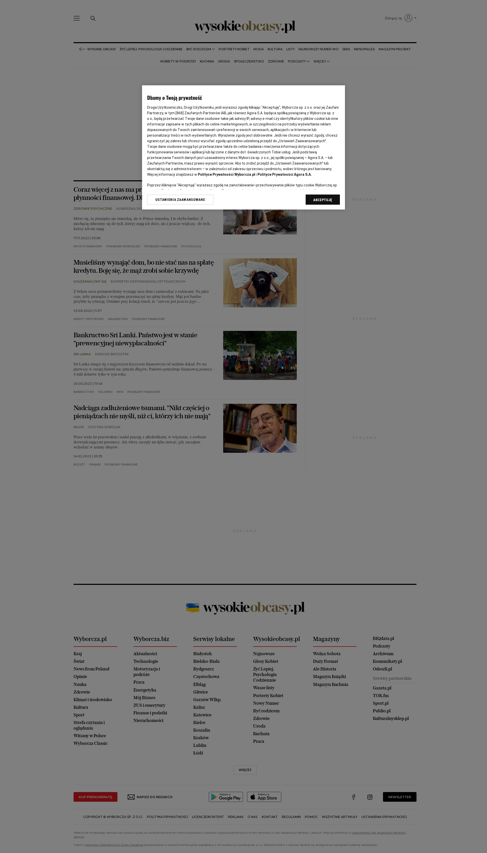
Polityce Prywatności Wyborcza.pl (226, 174)
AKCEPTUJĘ (322, 200)
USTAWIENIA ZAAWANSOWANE (180, 200)
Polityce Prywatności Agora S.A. (284, 174)
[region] (243, 147)
